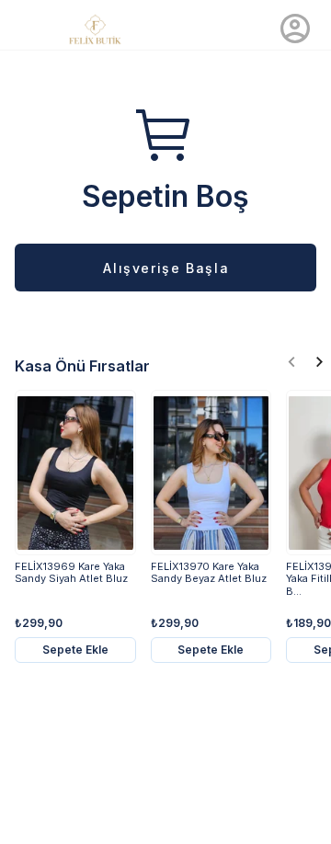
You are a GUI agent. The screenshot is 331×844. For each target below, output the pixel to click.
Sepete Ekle (75, 649)
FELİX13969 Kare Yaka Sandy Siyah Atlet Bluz (71, 573)
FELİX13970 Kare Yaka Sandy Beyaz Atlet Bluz (209, 573)
